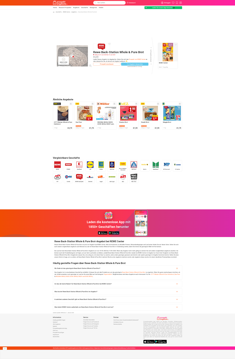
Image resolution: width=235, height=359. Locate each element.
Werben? (55, 322)
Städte (101, 7)
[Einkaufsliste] (180, 2)
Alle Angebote (56, 324)
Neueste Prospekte (65, 7)
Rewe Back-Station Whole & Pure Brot (133, 272)
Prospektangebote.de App (60, 328)
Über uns (55, 330)
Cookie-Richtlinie (130, 348)
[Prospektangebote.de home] (60, 2)
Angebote (76, 7)
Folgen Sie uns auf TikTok (90, 328)
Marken (55, 326)
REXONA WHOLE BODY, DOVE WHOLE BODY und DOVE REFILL (74, 276)
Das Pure (177, 274)
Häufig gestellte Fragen (59, 320)
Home (55, 7)
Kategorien (93, 7)
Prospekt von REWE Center (137, 59)
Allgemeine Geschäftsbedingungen (103, 348)
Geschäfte (84, 7)
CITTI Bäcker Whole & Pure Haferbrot (162, 274)
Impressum (56, 334)
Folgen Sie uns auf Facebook (91, 322)
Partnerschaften (117, 324)
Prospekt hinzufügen (58, 332)
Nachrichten (56, 336)
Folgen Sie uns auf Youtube (90, 326)
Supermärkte (108, 274)
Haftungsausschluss (87, 348)
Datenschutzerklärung (119, 348)
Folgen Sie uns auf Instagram (91, 324)
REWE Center (66, 12)
